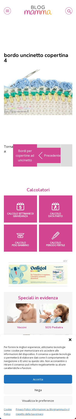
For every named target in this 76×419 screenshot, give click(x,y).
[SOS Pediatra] (54, 313)
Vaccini (22, 327)
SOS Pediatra (54, 327)
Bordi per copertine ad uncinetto (25, 155)
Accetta (38, 379)
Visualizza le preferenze (38, 401)
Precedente (52, 155)
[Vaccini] (21, 313)
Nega (38, 390)
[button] (70, 340)
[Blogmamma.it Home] (38, 10)
